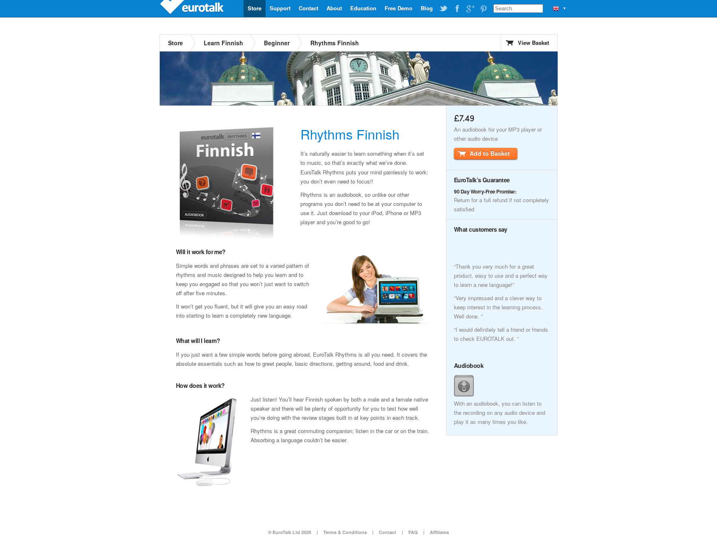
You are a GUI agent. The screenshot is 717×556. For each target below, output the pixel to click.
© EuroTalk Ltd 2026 (289, 532)
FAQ (413, 532)
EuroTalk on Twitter (443, 8)
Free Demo (398, 8)
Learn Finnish (223, 43)
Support (280, 8)
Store (254, 8)
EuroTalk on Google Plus (470, 8)
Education (363, 8)
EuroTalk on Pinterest (483, 8)
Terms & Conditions (345, 532)
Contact (308, 8)
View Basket (533, 43)
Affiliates (439, 532)
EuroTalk (192, 8)
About (334, 8)
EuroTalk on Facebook (456, 8)
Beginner (277, 43)
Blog (427, 8)
